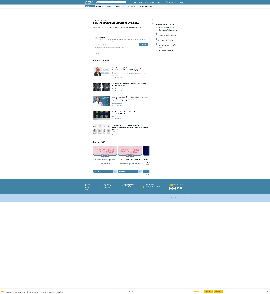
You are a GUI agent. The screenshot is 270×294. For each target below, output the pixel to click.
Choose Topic (89, 6)
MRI (128, 6)
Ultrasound (96, 53)
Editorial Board (107, 184)
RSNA (110, 6)
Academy (146, 2)
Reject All (208, 291)
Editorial (87, 189)
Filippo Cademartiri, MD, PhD (120, 88)
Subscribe (142, 44)
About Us (170, 197)
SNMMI (150, 6)
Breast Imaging (105, 6)
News (176, 197)
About (86, 186)
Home (164, 197)
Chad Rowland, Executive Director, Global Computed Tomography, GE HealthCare (128, 74)
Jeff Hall (115, 116)
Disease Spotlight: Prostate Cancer (119, 6)
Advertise (87, 184)
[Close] (267, 291)
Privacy (105, 189)
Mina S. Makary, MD (118, 103)
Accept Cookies (218, 291)
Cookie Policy (60, 292)
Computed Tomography (134, 6)
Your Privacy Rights (127, 186)
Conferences (153, 2)
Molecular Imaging (144, 6)
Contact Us (87, 187)
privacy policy (121, 47)
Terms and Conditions (128, 184)
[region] (135, 291)
